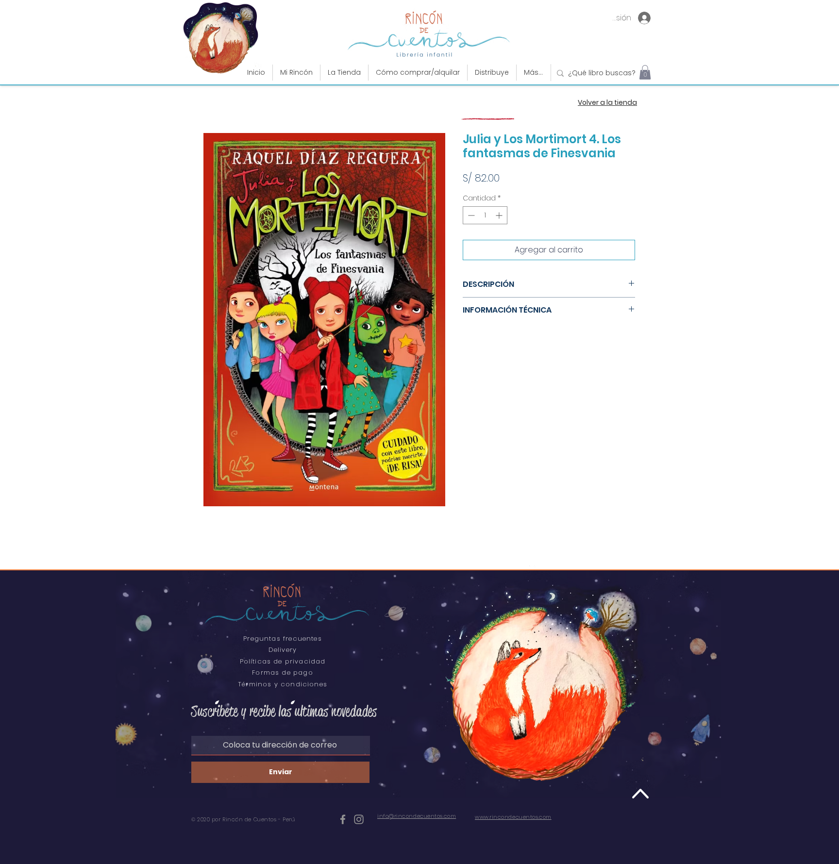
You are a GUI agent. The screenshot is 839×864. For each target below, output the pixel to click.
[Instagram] (358, 819)
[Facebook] (342, 819)
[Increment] (500, 215)
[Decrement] (470, 215)
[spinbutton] (485, 215)
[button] (344, 73)
